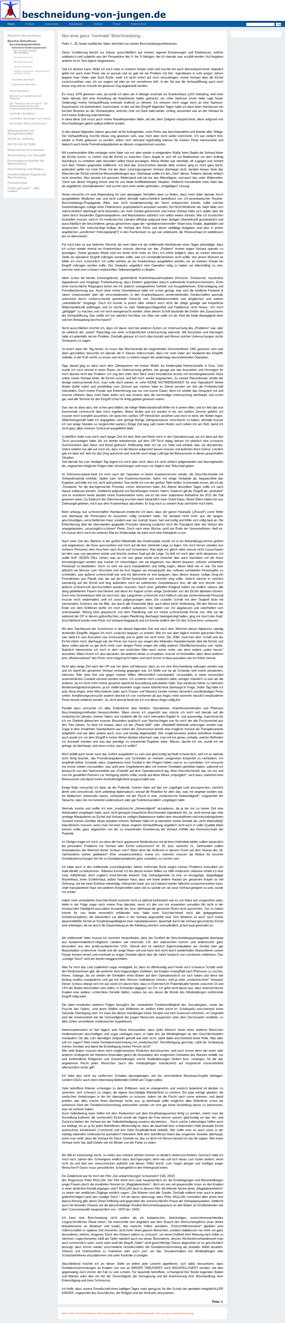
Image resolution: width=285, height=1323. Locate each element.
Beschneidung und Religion (26, 168)
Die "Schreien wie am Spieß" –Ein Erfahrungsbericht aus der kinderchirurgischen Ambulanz (29, 106)
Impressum (51, 24)
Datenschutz (138, 24)
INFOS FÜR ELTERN (21, 144)
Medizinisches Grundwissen (26, 149)
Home (11, 24)
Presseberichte (17, 182)
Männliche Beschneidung (24, 35)
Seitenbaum (76, 24)
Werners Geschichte (23, 62)
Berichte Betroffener (22, 40)
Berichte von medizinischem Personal (26, 97)
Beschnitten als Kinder (23, 80)
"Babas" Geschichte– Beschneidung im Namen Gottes (31, 72)
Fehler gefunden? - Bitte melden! (24, 190)
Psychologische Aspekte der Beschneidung (26, 162)
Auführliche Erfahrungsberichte (29, 48)
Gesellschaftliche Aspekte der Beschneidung (27, 176)
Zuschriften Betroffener (22, 113)
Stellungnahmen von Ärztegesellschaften (21, 132)
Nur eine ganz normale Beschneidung (25, 52)
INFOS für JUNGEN (21, 138)
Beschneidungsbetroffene (25, 44)
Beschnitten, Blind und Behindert (28, 123)
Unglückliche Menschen (24, 84)
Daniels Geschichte (23, 67)
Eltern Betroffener (19, 91)
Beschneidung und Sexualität (27, 155)
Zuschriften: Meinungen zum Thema (30, 118)
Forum (117, 24)
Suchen (97, 24)
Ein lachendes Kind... (24, 57)
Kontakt (29, 24)
